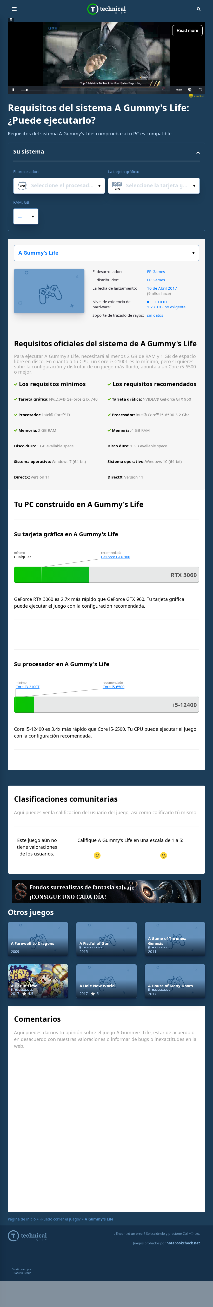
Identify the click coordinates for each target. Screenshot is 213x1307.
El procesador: (26, 171)
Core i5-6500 (113, 686)
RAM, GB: (21, 202)
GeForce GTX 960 (115, 556)
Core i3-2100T (27, 686)
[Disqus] (106, 1135)
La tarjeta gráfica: (123, 171)
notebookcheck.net (183, 1243)
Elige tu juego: (106, 253)
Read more (187, 30)
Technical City (106, 9)
